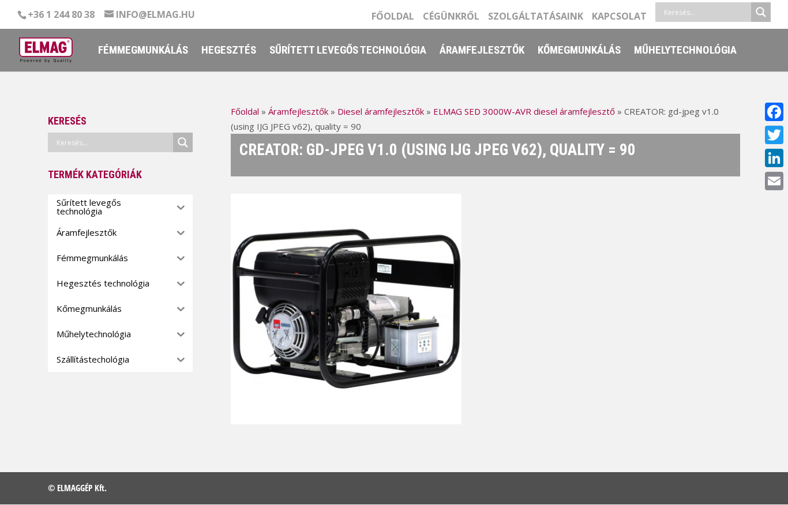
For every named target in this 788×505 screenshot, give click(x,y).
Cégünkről (451, 17)
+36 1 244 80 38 (61, 14)
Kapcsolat (619, 17)
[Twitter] (774, 134)
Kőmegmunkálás (579, 51)
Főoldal (393, 17)
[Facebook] (774, 111)
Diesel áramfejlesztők (380, 111)
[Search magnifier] (761, 12)
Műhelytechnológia (685, 51)
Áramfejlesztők (482, 51)
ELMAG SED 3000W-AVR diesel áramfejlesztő (524, 111)
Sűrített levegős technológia (347, 51)
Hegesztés (228, 51)
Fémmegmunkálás (143, 51)
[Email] (774, 181)
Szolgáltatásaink (535, 17)
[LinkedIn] (774, 157)
